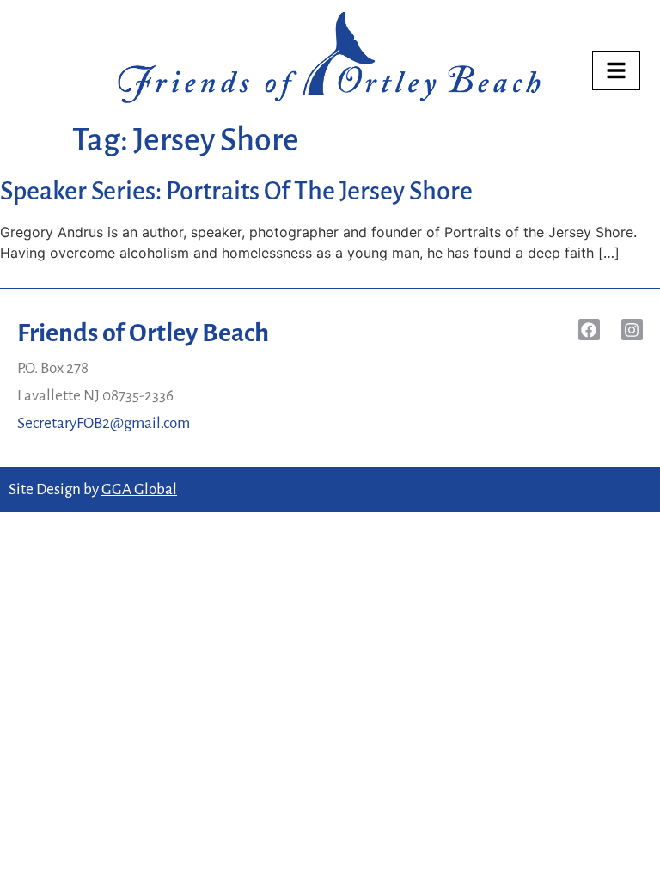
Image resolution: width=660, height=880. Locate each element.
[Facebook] (589, 329)
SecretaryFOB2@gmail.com (103, 423)
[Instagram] (632, 329)
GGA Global (139, 489)
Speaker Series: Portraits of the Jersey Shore (236, 191)
